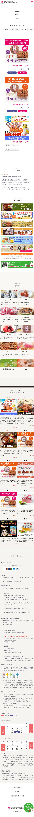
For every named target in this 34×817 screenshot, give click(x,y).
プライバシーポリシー (17, 800)
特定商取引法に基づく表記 (17, 796)
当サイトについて (17, 787)
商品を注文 (22, 72)
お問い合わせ (17, 791)
